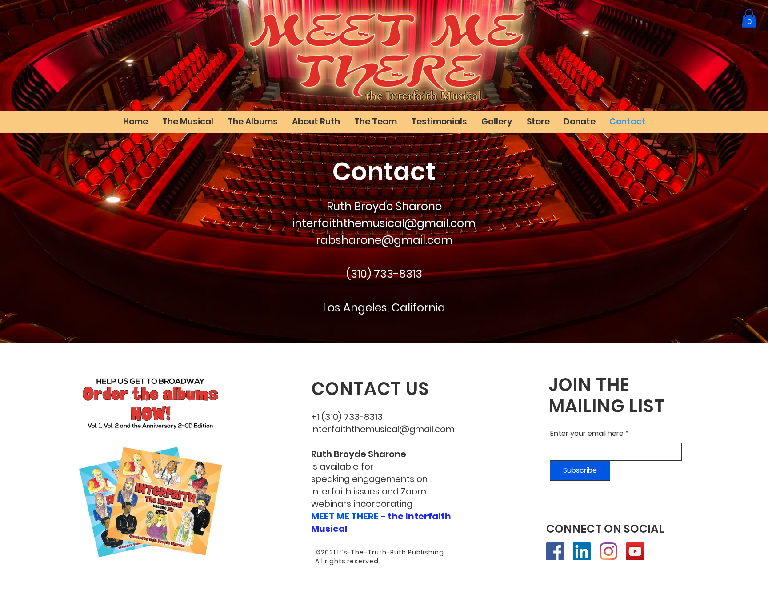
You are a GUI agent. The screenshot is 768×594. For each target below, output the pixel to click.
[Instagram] (608, 551)
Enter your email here (587, 433)
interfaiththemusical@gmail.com (384, 223)
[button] (749, 18)
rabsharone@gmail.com (384, 240)
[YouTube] (635, 551)
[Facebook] (555, 551)
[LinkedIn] (582, 551)
